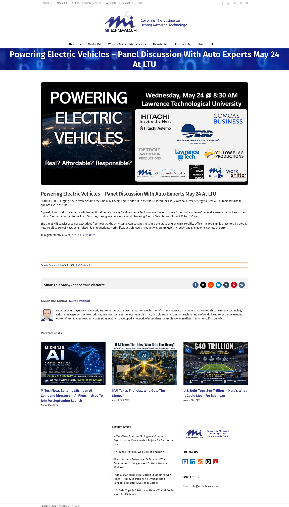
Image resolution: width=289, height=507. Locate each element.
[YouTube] (215, 461)
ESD (78, 265)
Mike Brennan (50, 265)
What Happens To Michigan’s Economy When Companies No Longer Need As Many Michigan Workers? (141, 463)
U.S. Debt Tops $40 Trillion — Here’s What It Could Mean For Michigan (144, 492)
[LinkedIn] (192, 461)
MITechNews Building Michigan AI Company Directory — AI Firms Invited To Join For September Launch (72, 396)
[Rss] (200, 461)
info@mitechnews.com (205, 486)
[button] (212, 44)
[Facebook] (185, 461)
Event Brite (88, 235)
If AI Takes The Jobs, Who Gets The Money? (139, 451)
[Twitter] (208, 461)
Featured (85, 265)
